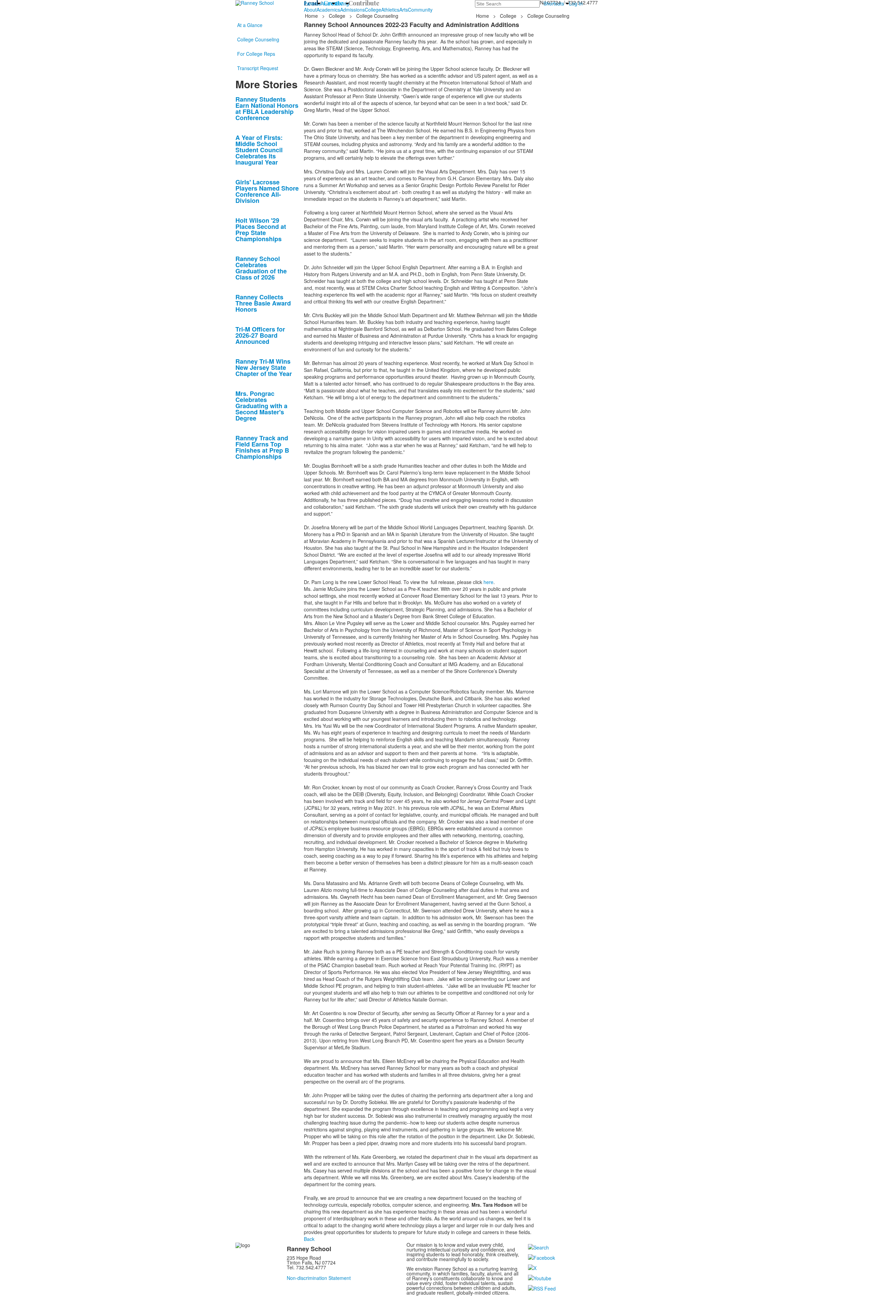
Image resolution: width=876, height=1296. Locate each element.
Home (312, 15)
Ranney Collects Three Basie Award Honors (263, 303)
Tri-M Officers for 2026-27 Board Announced (260, 335)
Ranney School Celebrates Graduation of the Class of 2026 (261, 268)
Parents (312, 3)
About (310, 9)
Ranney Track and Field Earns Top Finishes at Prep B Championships (262, 447)
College (373, 9)
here (488, 582)
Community (420, 9)
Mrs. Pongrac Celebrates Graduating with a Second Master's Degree (261, 406)
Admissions (352, 9)
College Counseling (258, 39)
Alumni (328, 3)
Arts (403, 9)
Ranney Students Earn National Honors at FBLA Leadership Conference (266, 108)
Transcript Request (257, 68)
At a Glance (249, 25)
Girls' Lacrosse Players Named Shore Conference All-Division (267, 191)
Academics (328, 9)
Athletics (390, 9)
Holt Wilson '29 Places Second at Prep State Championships (260, 229)
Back (309, 1238)
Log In (576, 3)
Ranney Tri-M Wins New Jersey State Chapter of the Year (263, 367)
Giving (342, 3)
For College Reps (256, 53)
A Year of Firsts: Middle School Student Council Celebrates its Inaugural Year (259, 150)
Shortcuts (553, 3)
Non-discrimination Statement (319, 1277)
